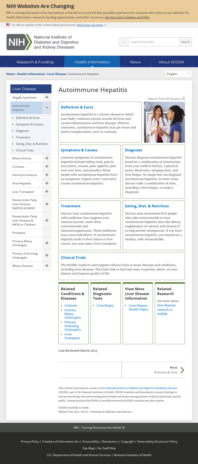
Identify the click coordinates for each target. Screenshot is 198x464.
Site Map (88, 448)
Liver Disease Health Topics (138, 307)
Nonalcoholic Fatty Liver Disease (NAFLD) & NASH (24, 204)
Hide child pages (46, 108)
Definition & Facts (28, 118)
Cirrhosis (18, 166)
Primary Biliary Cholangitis (22, 243)
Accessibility (90, 441)
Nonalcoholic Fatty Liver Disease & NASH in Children (24, 220)
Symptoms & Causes (30, 124)
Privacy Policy (30, 441)
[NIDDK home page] (42, 42)
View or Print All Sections (164, 99)
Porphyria (18, 233)
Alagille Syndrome (24, 97)
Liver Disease (24, 89)
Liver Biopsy (105, 305)
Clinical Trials (25, 150)
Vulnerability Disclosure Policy (157, 441)
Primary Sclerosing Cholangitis (25, 255)
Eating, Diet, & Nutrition (32, 144)
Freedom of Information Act (60, 441)
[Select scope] (123, 42)
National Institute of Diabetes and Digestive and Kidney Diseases (141, 388)
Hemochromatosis (24, 175)
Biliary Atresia (21, 158)
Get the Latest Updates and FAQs (127, 17)
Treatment (23, 137)
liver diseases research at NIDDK (166, 309)
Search (185, 42)
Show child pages (46, 97)
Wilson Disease (22, 266)
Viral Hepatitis (21, 183)
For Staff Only (107, 448)
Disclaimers (110, 441)
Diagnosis (22, 131)
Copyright (127, 441)
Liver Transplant (23, 192)
